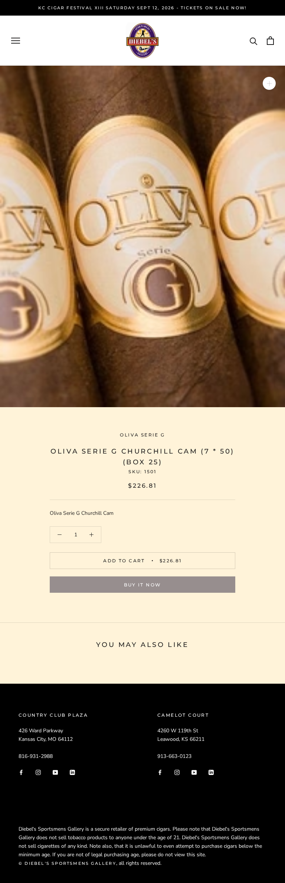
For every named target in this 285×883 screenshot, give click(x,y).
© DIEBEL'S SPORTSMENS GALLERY (67, 863)
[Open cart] (270, 40)
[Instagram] (38, 772)
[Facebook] (21, 772)
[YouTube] (55, 772)
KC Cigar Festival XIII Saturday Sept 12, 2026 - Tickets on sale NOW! (142, 7)
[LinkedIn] (72, 772)
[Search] (254, 41)
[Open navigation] (15, 40)
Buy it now (142, 585)
